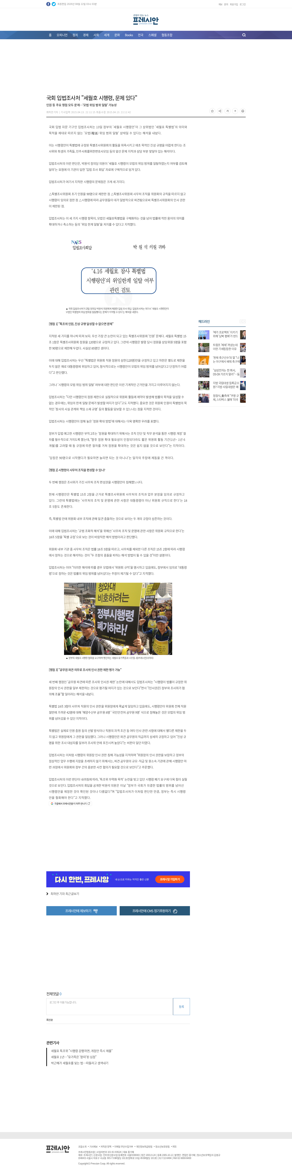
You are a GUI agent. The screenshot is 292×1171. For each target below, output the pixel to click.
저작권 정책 (106, 1146)
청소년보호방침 (162, 1146)
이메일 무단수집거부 (123, 1146)
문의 (226, 4)
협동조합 (167, 35)
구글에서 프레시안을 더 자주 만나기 (70, 803)
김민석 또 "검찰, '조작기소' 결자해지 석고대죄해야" (232, 349)
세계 (106, 35)
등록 (181, 1006)
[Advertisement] (146, 69)
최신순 (49, 1019)
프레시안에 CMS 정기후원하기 (151, 910)
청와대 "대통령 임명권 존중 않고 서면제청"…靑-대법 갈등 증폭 (231, 336)
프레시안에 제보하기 (78, 910)
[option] (222, 365)
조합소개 (82, 1146)
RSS (174, 1146)
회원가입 (234, 4)
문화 (117, 35)
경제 (85, 35)
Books (129, 35)
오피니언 (62, 35)
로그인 (243, 4)
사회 (96, 35)
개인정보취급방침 (144, 1146)
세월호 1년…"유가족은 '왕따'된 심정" (73, 1057)
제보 (220, 4)
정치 (75, 35)
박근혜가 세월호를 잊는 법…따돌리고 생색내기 (79, 1063)
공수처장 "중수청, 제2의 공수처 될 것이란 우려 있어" (232, 374)
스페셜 (152, 35)
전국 (140, 35)
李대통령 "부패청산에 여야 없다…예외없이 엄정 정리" (232, 387)
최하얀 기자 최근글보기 (65, 893)
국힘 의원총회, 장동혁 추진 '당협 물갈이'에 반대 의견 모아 (231, 399)
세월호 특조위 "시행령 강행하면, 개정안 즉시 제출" (81, 1051)
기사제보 (93, 1146)
